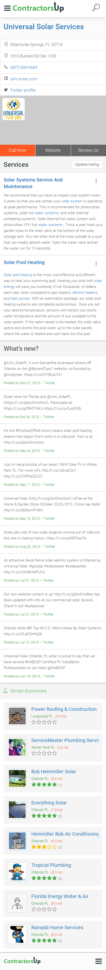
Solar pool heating (18, 275)
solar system (72, 201)
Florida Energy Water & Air (59, 896)
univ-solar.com (23, 78)
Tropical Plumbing (51, 865)
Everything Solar (49, 803)
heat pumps (20, 298)
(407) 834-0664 (23, 67)
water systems (50, 225)
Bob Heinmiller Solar (53, 771)
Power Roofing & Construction (64, 709)
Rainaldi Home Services (57, 927)
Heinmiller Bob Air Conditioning (65, 834)
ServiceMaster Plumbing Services (68, 740)
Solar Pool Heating (24, 262)
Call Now (17, 150)
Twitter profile (22, 90)
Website (53, 150)
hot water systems (43, 213)
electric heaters (85, 292)
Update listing (87, 164)
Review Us (88, 150)
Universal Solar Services (44, 26)
